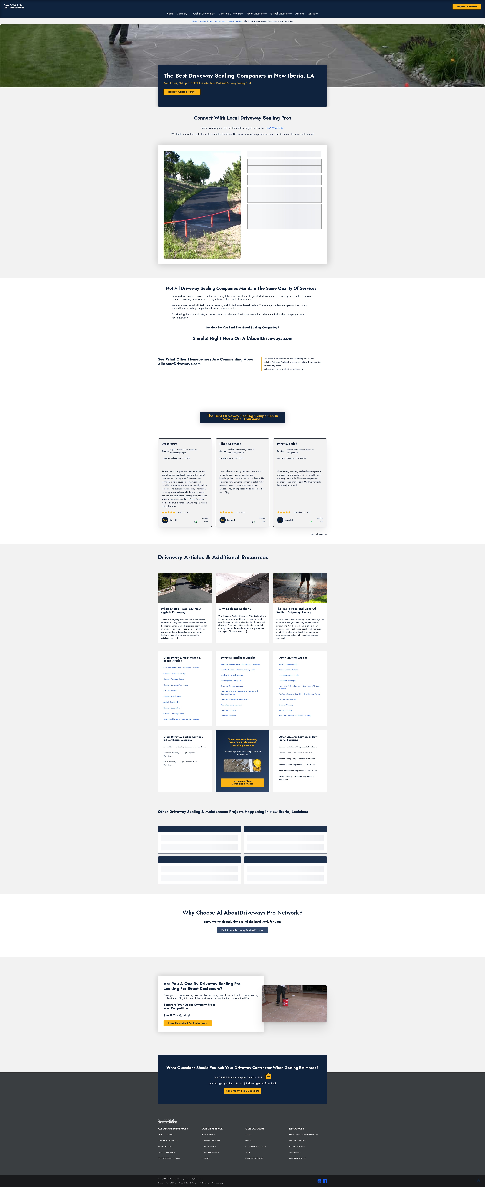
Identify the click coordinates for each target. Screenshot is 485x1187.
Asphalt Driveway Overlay (288, 664)
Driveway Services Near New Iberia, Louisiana (224, 21)
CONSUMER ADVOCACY (255, 1146)
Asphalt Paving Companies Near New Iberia (297, 758)
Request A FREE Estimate (182, 91)
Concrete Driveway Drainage (232, 686)
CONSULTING (294, 1152)
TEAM (247, 1152)
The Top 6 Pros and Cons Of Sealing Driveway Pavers (299, 694)
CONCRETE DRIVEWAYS (168, 1140)
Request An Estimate (467, 6)
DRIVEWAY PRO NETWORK (169, 1158)
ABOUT (248, 1134)
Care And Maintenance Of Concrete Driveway (181, 667)
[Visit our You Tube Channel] (319, 1181)
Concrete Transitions (228, 715)
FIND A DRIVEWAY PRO (298, 1140)
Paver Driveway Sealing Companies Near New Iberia (180, 763)
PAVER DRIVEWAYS (165, 1146)
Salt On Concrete (170, 690)
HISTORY (248, 1140)
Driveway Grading (286, 705)
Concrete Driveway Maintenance (175, 685)
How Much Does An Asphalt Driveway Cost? (238, 670)
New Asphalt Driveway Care (232, 680)
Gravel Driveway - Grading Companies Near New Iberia (297, 778)
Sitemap (161, 1183)
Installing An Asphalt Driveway (232, 675)
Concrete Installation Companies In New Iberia (298, 747)
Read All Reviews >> (319, 534)
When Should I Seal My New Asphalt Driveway (181, 719)
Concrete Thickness (228, 710)
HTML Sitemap (204, 1183)
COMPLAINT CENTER (210, 1152)
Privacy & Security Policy (187, 1183)
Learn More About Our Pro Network (187, 1023)
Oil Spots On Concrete (287, 699)
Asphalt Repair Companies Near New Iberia (297, 764)
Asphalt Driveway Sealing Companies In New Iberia (184, 747)
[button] (183, 13)
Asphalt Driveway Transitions (231, 705)
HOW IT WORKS (208, 1134)
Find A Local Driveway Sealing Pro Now (242, 930)
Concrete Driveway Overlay (173, 713)
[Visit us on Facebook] (324, 1181)
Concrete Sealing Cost (171, 708)
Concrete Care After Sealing (174, 673)
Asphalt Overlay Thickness (289, 670)
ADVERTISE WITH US (297, 1158)
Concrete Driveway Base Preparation (235, 699)
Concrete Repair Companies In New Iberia (296, 752)
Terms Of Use (171, 1183)
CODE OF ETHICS (209, 1146)
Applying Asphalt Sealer (172, 696)
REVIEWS (205, 1158)
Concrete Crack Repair (287, 680)
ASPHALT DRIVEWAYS (167, 1134)
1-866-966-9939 (274, 128)
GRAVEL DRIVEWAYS (166, 1152)
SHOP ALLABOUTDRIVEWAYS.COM (303, 1134)
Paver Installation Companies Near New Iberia (298, 770)
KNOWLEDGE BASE (297, 1146)
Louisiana (202, 21)
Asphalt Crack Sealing (171, 702)
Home (194, 21)
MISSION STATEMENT (254, 1158)
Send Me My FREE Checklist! (242, 1091)
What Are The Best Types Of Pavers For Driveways (240, 664)
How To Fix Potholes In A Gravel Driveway (295, 715)
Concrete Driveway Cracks (173, 679)
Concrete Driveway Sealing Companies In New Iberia (180, 754)
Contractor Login (218, 1183)
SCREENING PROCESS (211, 1140)
